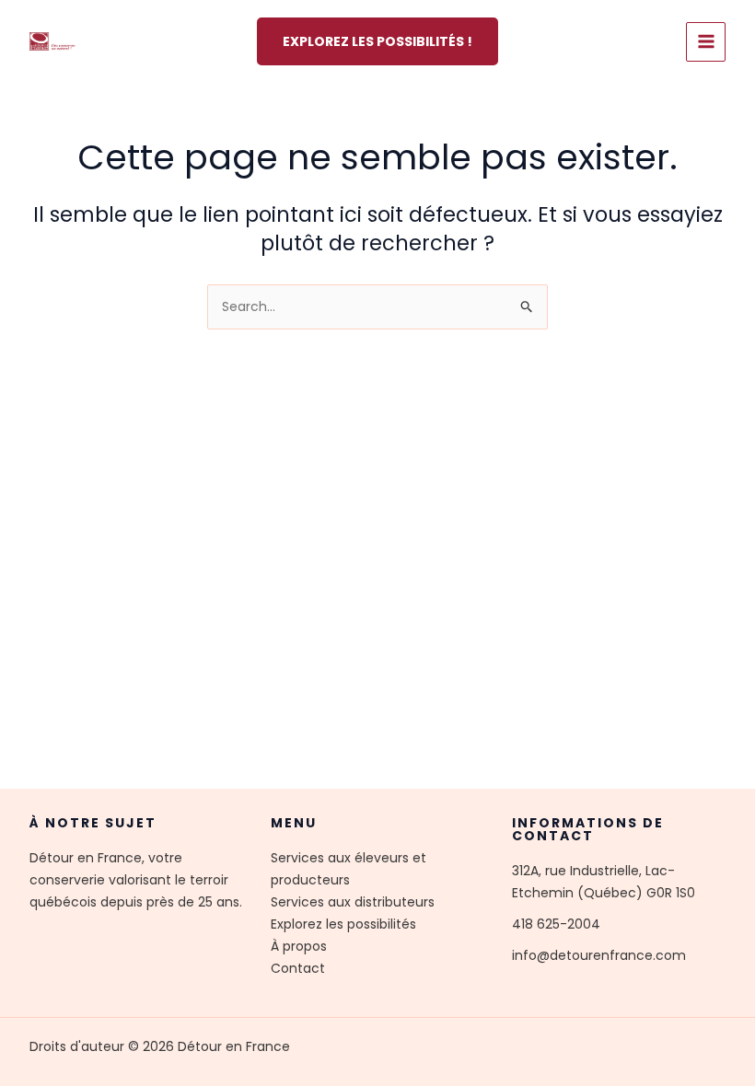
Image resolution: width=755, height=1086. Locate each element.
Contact (298, 968)
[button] (377, 41)
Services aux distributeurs (353, 902)
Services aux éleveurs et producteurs (348, 869)
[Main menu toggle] (706, 42)
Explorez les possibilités (343, 924)
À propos (299, 946)
